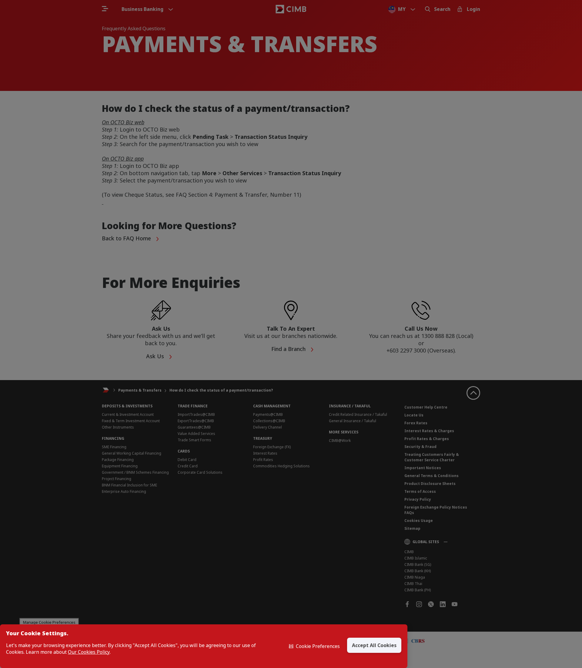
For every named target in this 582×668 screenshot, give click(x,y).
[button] (314, 646)
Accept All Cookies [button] (374, 645)
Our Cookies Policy (89, 652)
